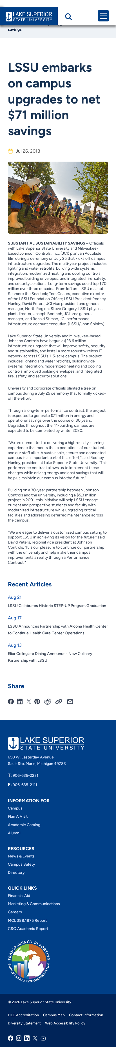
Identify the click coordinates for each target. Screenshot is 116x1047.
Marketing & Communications (34, 903)
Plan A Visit (18, 816)
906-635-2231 (23, 775)
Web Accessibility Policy (65, 1023)
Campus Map (54, 1015)
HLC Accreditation (23, 1015)
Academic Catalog (24, 824)
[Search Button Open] (68, 17)
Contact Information (86, 1015)
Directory (16, 872)
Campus (15, 808)
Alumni (14, 833)
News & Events (21, 856)
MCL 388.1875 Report (27, 920)
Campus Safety (21, 864)
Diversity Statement (24, 1023)
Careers (15, 912)
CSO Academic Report (28, 928)
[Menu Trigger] (103, 15)
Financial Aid (19, 895)
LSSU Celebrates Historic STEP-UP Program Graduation (57, 605)
